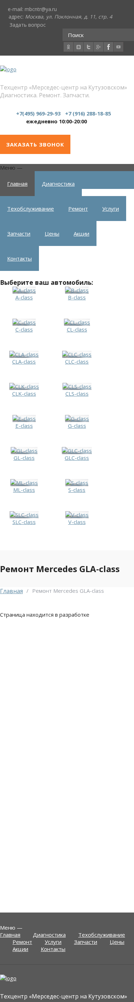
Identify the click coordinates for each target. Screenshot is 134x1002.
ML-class (24, 489)
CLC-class (77, 361)
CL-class (77, 329)
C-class (24, 329)
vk (78, 47)
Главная (17, 183)
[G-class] (77, 418)
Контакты (19, 258)
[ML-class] (24, 482)
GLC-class (77, 457)
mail (108, 47)
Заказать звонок (35, 144)
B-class (77, 297)
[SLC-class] (24, 514)
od (68, 47)
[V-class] (77, 514)
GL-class (24, 457)
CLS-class (77, 393)
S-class (76, 489)
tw (88, 47)
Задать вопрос (28, 24)
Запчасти (18, 233)
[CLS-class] (77, 386)
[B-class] (77, 290)
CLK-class (24, 393)
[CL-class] (77, 322)
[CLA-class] (24, 354)
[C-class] (24, 322)
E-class (24, 425)
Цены (52, 233)
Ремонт (78, 208)
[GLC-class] (77, 450)
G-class (77, 425)
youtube (118, 47)
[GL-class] (24, 450)
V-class (77, 521)
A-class (24, 297)
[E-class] (24, 418)
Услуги (110, 208)
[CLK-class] (24, 386)
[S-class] (77, 482)
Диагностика (58, 183)
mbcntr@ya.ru (41, 9)
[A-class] (24, 290)
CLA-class (24, 361)
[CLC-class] (77, 354)
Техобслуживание (30, 208)
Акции (81, 233)
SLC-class (24, 521)
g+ (98, 47)
